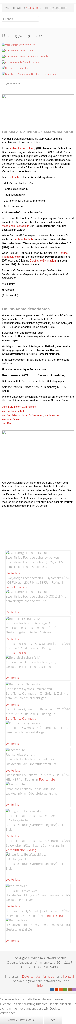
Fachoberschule (17, 587)
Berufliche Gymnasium (43, 260)
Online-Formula (38, 353)
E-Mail (35, 83)
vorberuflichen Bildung (22, 148)
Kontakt (68, 976)
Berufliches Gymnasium (22, 718)
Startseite (32, 7)
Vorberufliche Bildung (21, 850)
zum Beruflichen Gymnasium (19, 406)
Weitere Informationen (21, 1019)
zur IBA (6, 423)
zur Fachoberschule (13, 411)
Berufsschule (14, 177)
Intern (41, 985)
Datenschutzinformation (39, 976)
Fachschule (47, 779)
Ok (53, 1019)
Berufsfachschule (23, 239)
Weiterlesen (14, 573)
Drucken (27, 83)
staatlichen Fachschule (15, 225)
